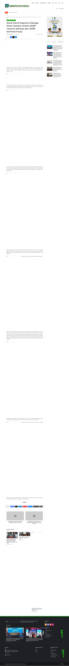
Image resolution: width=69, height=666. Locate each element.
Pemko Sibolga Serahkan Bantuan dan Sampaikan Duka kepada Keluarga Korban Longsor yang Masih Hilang (12, 541)
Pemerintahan (53, 656)
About (36, 651)
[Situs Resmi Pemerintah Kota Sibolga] (18, 6)
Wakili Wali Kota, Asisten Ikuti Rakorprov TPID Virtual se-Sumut (24, 537)
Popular (54, 41)
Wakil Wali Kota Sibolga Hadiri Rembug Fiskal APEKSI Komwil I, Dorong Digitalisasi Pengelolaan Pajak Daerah (57, 47)
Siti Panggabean (10, 34)
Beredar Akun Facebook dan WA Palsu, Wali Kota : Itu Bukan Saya (37, 609)
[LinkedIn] (16, 37)
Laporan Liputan (12, 20)
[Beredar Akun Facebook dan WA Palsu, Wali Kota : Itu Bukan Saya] (37, 569)
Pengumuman (47, 633)
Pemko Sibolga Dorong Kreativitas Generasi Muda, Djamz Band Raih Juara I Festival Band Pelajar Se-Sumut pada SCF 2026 (34, 639)
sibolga (24, 502)
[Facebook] (11, 37)
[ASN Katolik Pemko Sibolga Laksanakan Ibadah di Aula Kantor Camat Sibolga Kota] (49, 75)
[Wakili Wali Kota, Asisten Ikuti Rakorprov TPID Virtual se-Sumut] (24, 534)
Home (36, 650)
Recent (48, 41)
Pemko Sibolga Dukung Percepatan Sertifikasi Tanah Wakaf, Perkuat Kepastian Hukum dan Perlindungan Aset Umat (57, 62)
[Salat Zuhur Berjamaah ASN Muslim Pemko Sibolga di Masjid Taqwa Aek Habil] (49, 69)
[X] (13, 37)
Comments (60, 41)
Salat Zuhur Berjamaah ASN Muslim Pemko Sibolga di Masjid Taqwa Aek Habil (20, 12)
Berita (8, 20)
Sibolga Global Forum (48, 635)
